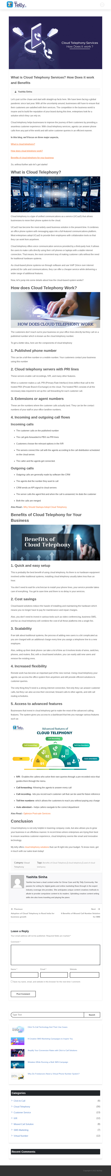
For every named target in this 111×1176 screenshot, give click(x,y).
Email (43, 969)
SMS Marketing (21, 1130)
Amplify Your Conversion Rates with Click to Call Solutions (52, 1050)
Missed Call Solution (24, 1124)
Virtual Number (21, 1136)
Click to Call (19, 1101)
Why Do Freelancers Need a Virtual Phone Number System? (54, 1074)
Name (14, 969)
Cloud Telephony (22, 1107)
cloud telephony (75, 863)
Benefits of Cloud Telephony (55, 863)
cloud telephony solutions (37, 847)
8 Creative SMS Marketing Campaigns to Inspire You (50, 1039)
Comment (15, 942)
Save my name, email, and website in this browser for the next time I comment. (47, 982)
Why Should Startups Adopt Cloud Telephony (45, 507)
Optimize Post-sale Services (36, 813)
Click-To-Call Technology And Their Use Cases (47, 1027)
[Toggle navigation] (102, 5)
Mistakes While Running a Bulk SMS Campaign (48, 1062)
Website (73, 969)
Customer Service (22, 1112)
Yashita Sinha (24, 92)
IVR (15, 1118)
